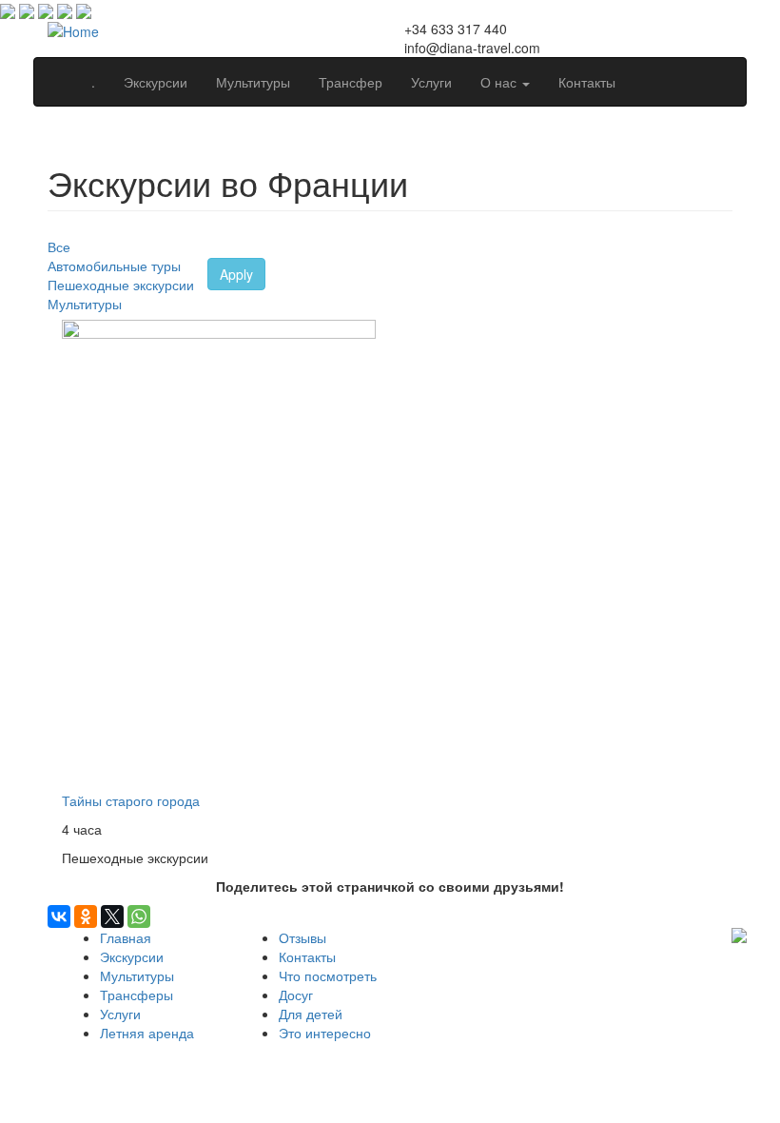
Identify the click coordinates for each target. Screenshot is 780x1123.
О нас (500, 81)
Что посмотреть (328, 975)
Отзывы (302, 937)
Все (59, 246)
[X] (112, 916)
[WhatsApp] (138, 916)
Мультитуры (253, 81)
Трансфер (350, 81)
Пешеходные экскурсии (121, 284)
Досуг (296, 994)
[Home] (73, 28)
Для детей (310, 1013)
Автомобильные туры (114, 265)
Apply (236, 274)
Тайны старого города (131, 800)
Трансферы (136, 994)
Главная (125, 937)
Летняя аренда (147, 1032)
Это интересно (325, 1032)
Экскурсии (155, 81)
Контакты (586, 81)
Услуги (431, 81)
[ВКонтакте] (59, 916)
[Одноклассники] (85, 916)
